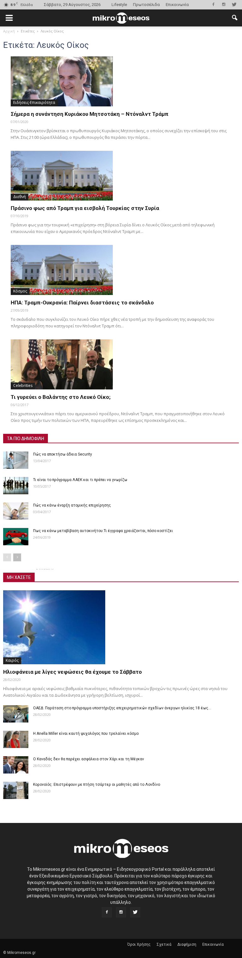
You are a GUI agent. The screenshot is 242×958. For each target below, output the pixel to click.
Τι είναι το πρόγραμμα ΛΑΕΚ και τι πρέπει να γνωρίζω (80, 480)
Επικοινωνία (177, 4)
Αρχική (9, 31)
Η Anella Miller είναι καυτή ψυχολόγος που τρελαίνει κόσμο (86, 733)
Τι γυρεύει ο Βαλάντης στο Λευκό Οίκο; (61, 397)
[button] (234, 18)
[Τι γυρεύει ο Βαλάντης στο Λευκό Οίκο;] (121, 364)
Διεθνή (19, 196)
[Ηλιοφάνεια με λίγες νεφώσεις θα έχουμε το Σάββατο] (121, 627)
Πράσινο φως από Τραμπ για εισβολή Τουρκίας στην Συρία (85, 208)
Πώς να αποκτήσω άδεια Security (62, 454)
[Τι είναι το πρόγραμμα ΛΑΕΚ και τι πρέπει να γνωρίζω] (15, 485)
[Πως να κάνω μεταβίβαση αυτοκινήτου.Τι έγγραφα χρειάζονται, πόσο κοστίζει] (15, 536)
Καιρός (12, 660)
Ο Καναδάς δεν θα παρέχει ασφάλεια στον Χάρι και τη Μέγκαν (88, 759)
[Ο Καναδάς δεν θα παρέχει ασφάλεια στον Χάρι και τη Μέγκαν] (15, 765)
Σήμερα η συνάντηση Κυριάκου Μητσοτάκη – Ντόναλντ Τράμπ (89, 114)
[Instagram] (223, 4)
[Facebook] (213, 4)
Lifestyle (119, 4)
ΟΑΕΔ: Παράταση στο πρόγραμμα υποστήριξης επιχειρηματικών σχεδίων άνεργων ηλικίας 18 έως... (122, 708)
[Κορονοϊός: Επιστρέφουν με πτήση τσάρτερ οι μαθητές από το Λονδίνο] (15, 790)
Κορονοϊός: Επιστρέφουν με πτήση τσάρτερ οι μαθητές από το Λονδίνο (96, 784)
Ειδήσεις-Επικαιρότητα (34, 102)
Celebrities (22, 385)
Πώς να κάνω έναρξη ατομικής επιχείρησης (72, 505)
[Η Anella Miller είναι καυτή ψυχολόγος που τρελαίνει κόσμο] (15, 739)
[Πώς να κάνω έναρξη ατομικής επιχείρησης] (15, 511)
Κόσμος (20, 291)
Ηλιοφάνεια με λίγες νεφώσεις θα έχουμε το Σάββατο (72, 672)
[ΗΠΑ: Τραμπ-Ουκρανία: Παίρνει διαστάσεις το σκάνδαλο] (121, 270)
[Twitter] (234, 4)
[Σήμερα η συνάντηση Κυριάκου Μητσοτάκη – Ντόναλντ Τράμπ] (121, 81)
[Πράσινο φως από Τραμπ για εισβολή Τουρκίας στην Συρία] (121, 176)
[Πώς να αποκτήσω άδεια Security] (15, 460)
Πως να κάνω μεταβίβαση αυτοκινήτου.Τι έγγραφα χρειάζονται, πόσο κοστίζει (103, 531)
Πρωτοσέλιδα (146, 4)
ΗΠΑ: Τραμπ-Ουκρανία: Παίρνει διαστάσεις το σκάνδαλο (82, 302)
